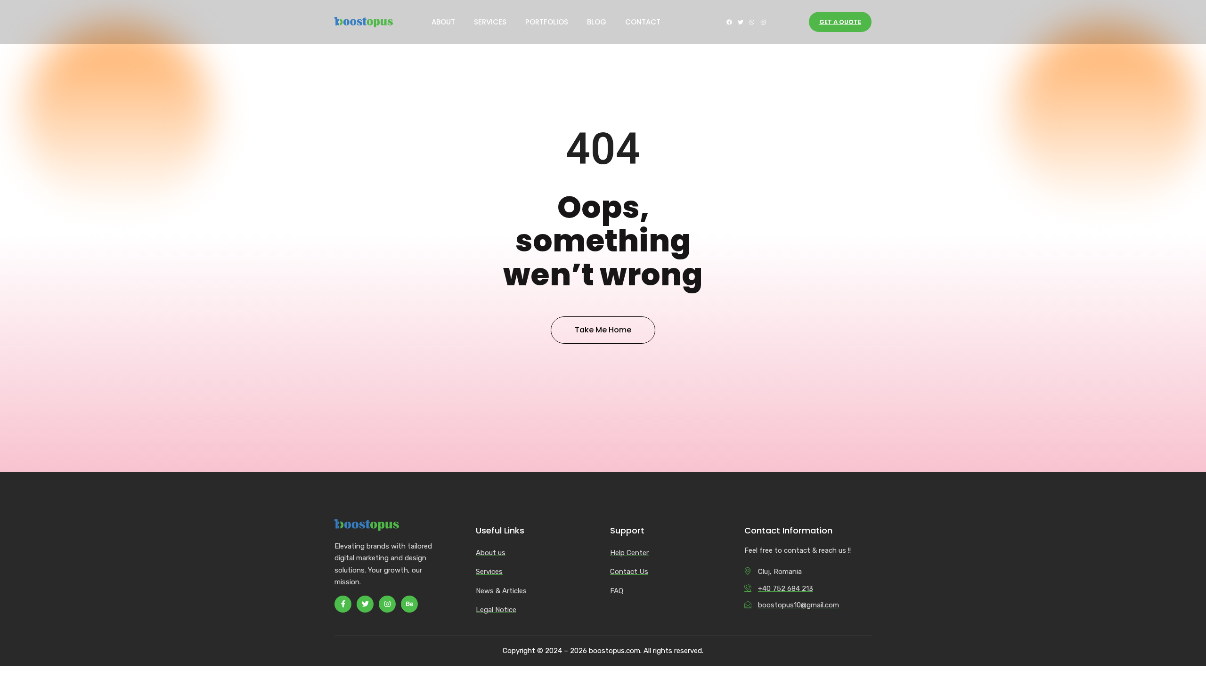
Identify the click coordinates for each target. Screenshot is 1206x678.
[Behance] (409, 604)
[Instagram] (763, 22)
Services (490, 22)
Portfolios (546, 22)
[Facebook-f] (342, 604)
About (443, 22)
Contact (642, 22)
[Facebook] (729, 22)
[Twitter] (740, 22)
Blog (596, 22)
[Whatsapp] (752, 22)
